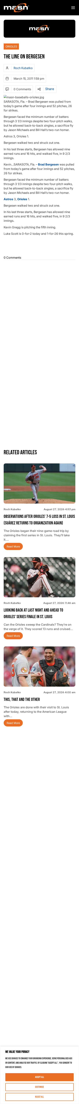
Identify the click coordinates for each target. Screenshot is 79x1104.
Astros (9, 199)
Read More (13, 546)
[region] (39, 1075)
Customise (39, 1086)
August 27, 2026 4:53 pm (59, 509)
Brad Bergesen (48, 164)
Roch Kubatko (23, 68)
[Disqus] (39, 307)
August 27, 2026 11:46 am (59, 602)
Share (49, 89)
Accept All (39, 1077)
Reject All (39, 1096)
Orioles (11, 46)
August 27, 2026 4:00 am (59, 692)
